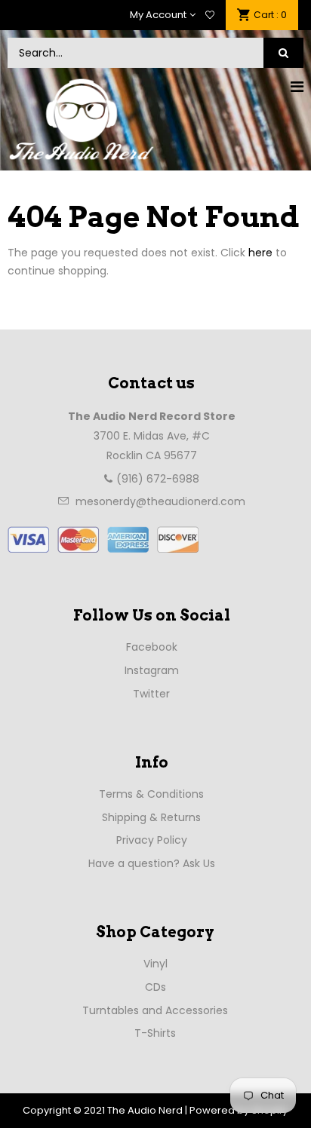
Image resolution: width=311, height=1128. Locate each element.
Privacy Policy (151, 840)
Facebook (151, 646)
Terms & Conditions (151, 794)
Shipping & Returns (151, 817)
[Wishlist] (209, 15)
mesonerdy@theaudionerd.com (160, 501)
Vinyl (155, 963)
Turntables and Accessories (155, 1010)
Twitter (151, 693)
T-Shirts (155, 1033)
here (260, 252)
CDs (155, 987)
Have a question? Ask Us (151, 863)
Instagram (152, 670)
